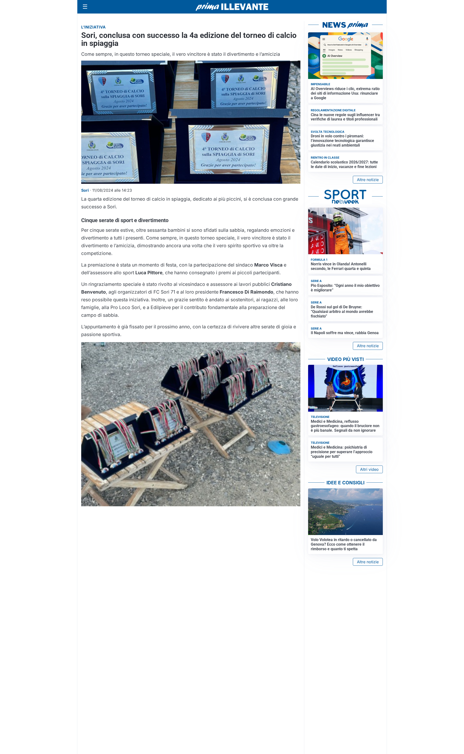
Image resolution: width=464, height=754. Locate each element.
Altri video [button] (369, 469)
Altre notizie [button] (368, 179)
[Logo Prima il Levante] (232, 7)
